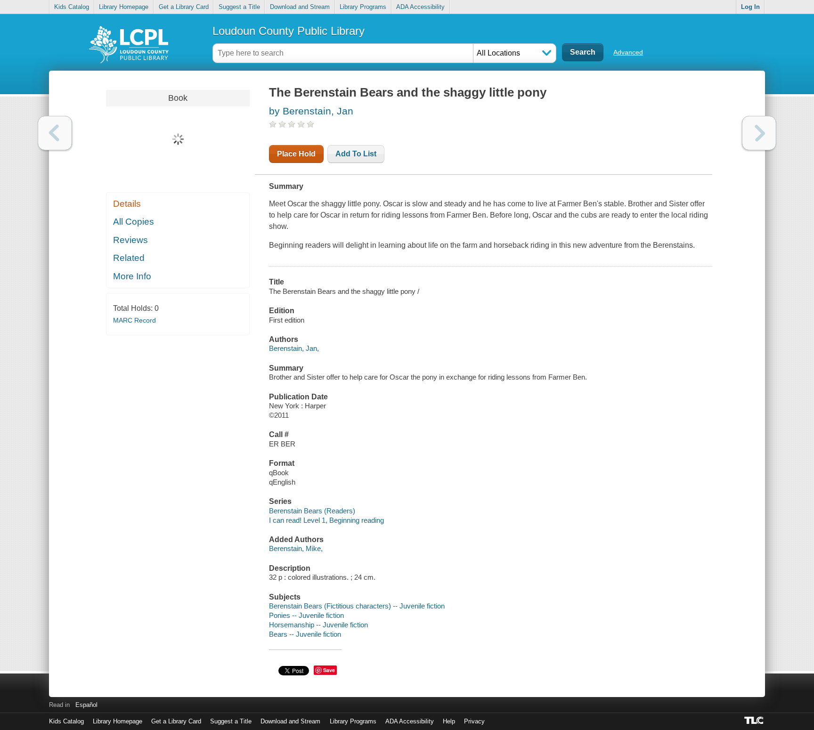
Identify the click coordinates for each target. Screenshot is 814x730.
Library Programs (363, 6)
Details (127, 204)
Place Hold (296, 154)
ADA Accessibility (420, 6)
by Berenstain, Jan (311, 110)
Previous (55, 133)
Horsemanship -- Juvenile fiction (318, 625)
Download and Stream (300, 6)
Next (759, 133)
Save (329, 669)
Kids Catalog (71, 6)
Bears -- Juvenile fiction (305, 634)
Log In (750, 6)
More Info (132, 276)
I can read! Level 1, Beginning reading (326, 520)
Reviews (130, 240)
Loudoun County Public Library (288, 30)
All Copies (133, 222)
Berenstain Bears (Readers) (312, 511)
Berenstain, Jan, (294, 348)
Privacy (474, 721)
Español (86, 704)
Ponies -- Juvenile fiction (306, 615)
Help (449, 721)
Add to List (355, 154)
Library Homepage (123, 6)
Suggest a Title (239, 6)
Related (129, 258)
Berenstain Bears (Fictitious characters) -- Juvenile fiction (357, 606)
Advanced (628, 52)
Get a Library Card (184, 6)
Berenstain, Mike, (296, 548)
